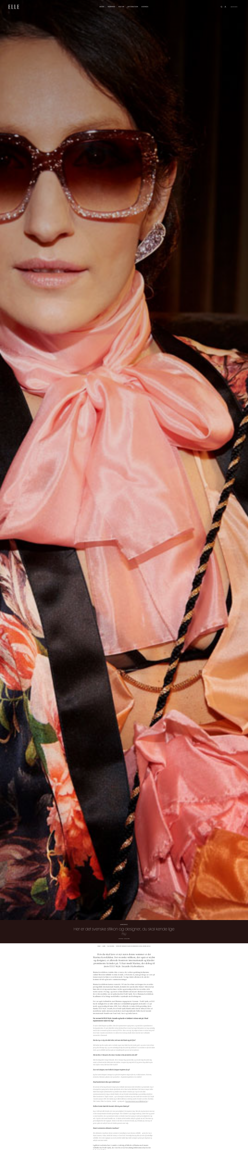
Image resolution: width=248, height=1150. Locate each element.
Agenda (144, 6)
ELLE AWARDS (110, 946)
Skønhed (111, 6)
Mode (102, 6)
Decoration (133, 6)
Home (98, 946)
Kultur (121, 6)
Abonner (234, 6)
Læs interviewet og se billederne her (136, 1101)
